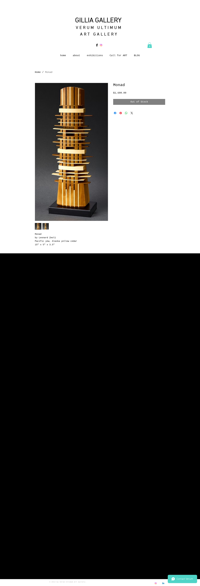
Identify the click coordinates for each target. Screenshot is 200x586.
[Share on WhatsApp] (126, 113)
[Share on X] (132, 113)
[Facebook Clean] (159, 583)
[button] (149, 45)
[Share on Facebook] (115, 113)
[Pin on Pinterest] (120, 113)
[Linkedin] (163, 583)
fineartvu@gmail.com (134, 585)
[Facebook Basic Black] (96, 45)
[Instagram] (101, 45)
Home (38, 72)
